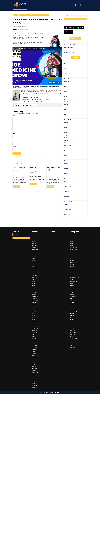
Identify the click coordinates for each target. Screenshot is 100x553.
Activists (65, 60)
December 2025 (35, 249)
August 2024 (34, 279)
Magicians (66, 153)
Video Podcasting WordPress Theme (46, 392)
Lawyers (65, 147)
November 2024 (35, 273)
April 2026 (33, 241)
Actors (65, 63)
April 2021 (33, 341)
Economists (66, 101)
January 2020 (34, 370)
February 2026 (34, 245)
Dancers (65, 91)
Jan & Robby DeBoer (72, 44)
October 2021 (34, 330)
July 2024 (33, 281)
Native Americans (33, 105)
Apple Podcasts (72, 27)
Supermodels (66, 196)
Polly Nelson (71, 49)
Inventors (66, 137)
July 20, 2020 (34, 170)
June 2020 (34, 360)
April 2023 (33, 309)
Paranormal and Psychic (68, 165)
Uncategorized (67, 214)
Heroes (16, 14)
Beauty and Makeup (68, 78)
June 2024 (34, 283)
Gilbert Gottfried (70, 47)
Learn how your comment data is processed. (36, 156)
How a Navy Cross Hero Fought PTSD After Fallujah (53, 169)
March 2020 (34, 366)
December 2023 (35, 294)
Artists (65, 68)
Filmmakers (66, 117)
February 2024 (34, 290)
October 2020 (34, 353)
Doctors (65, 99)
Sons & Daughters (67, 186)
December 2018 (35, 387)
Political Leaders (73, 315)
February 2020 (34, 368)
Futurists (66, 122)
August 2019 (34, 374)
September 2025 (35, 254)
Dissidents (66, 96)
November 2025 (35, 251)
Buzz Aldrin (33, 167)
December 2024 (35, 271)
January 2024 (34, 292)
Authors (65, 76)
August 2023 (34, 302)
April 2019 (33, 381)
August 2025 (34, 256)
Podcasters (66, 168)
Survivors (66, 199)
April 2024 (33, 287)
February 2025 (34, 268)
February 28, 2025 (17, 26)
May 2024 (33, 285)
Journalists (66, 140)
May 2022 (33, 317)
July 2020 (33, 358)
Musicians (66, 163)
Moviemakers (66, 160)
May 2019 (33, 379)
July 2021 (33, 336)
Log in (52, 234)
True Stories (66, 206)
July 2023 (33, 304)
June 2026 (34, 237)
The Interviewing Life (68, 201)
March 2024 (34, 288)
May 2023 (33, 307)
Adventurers (66, 65)
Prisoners (66, 173)
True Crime (66, 204)
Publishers (66, 176)
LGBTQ (65, 150)
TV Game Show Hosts (68, 209)
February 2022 (34, 323)
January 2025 (34, 270)
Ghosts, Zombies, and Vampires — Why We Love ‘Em (19, 169)
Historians (21, 14)
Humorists (66, 132)
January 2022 (34, 324)
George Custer (25, 105)
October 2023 (34, 298)
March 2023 (34, 311)
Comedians (72, 254)
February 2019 (34, 383)
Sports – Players (67, 194)
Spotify (81, 27)
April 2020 (33, 364)
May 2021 (33, 340)
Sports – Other (67, 191)
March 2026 (34, 243)
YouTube (70, 31)
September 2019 (35, 372)
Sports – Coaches (67, 188)
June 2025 (34, 260)
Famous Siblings (67, 112)
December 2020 (35, 349)
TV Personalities (73, 345)
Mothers (65, 158)
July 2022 (33, 313)
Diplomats (66, 94)
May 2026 (33, 239)
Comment (14, 115)
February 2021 (34, 345)
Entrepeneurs (66, 106)
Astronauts (66, 71)
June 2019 (34, 377)
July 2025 (33, 258)
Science (65, 183)
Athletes (65, 73)
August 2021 (34, 334)
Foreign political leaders (68, 119)
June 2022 (34, 315)
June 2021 (34, 338)
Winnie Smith (73, 42)
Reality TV (66, 181)
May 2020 (33, 362)
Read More (17, 187)
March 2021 (34, 343)
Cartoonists (66, 83)
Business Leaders (67, 81)
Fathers (65, 114)
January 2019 (34, 385)
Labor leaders (67, 142)
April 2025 (33, 264)
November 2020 (35, 351)
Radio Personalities (67, 178)
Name (13, 133)
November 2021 (35, 328)
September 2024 (35, 277)
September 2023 (35, 300)
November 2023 (35, 296)
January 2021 (34, 347)
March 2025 (34, 266)
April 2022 (33, 319)
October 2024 (34, 275)
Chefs (65, 86)
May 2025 (33, 262)
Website (14, 146)
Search (78, 5)
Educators (66, 104)
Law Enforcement (67, 145)
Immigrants (66, 135)
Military (65, 155)
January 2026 (34, 247)
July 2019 (33, 376)
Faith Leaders (67, 109)
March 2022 (34, 321)
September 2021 (35, 332)
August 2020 (34, 357)
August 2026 (34, 234)
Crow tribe (18, 105)
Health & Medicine (67, 124)
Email (13, 139)
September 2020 (35, 355)
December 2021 (35, 326)
